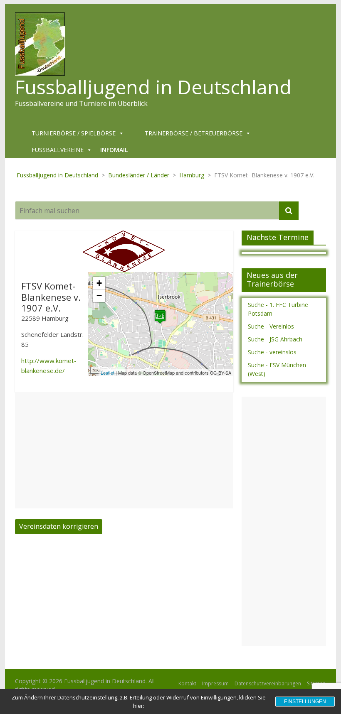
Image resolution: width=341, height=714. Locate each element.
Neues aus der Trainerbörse (272, 279)
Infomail (114, 150)
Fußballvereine (58, 150)
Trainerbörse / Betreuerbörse (193, 133)
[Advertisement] (124, 450)
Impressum (215, 683)
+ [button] (99, 283)
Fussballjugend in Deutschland (153, 87)
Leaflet (107, 372)
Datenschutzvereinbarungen (268, 683)
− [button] (99, 295)
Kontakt (187, 683)
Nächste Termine (278, 237)
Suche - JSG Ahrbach (275, 339)
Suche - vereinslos (272, 352)
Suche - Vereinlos (271, 326)
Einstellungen (305, 701)
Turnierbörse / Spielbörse (74, 133)
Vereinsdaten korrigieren (58, 526)
